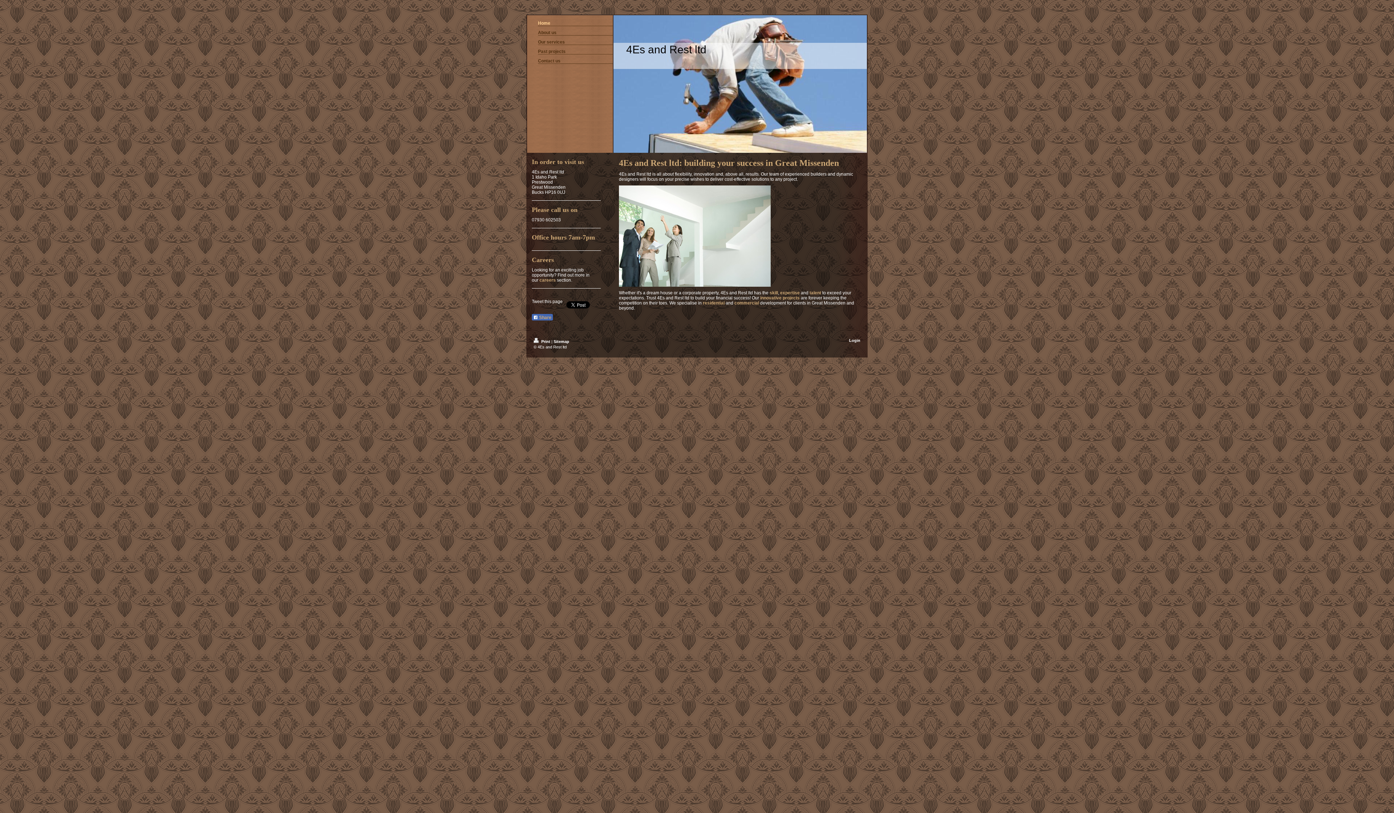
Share (544, 317)
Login (854, 340)
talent (815, 292)
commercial (746, 303)
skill (774, 292)
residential (714, 303)
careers (547, 280)
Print (545, 341)
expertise (790, 292)
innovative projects (780, 298)
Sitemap (561, 341)
